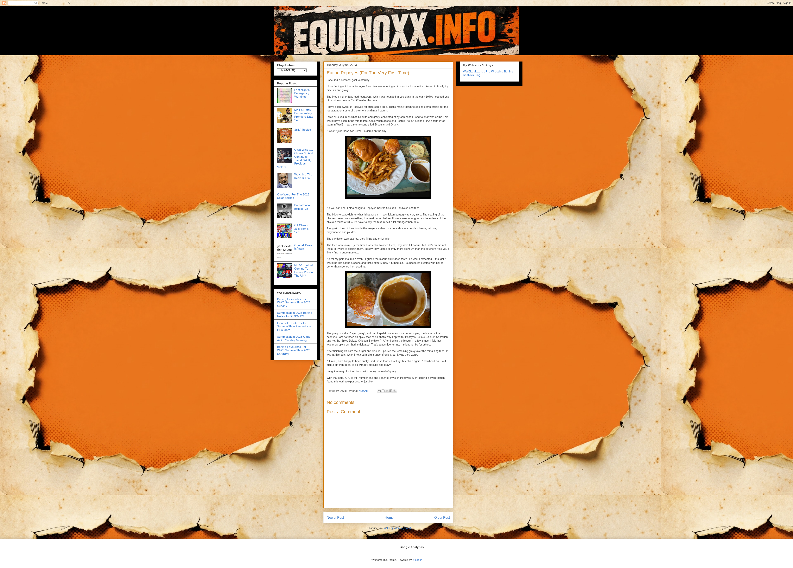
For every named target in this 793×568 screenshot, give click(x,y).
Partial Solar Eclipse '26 (302, 207)
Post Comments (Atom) (396, 528)
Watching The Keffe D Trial (303, 176)
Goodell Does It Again (303, 247)
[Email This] (379, 391)
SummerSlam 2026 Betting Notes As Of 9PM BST (294, 314)
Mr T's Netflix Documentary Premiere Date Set (303, 115)
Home (389, 517)
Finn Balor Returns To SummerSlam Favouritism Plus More (294, 326)
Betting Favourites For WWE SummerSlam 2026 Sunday (293, 302)
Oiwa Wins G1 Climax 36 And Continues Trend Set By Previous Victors (295, 158)
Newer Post (335, 517)
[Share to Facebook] (391, 391)
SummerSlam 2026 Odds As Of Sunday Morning (293, 338)
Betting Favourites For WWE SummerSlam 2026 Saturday (293, 350)
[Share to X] (387, 391)
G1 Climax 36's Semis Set (301, 229)
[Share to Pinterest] (395, 391)
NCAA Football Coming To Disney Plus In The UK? (303, 270)
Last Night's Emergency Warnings (302, 93)
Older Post (442, 517)
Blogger (417, 559)
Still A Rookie (302, 129)
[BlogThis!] (383, 391)
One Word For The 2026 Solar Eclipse (293, 196)
